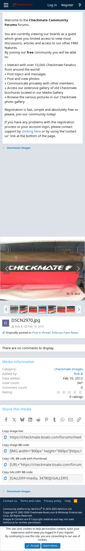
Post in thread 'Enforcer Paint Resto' (55, 333)
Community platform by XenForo (37, 508)
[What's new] (80, 4)
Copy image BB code (15, 445)
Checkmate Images (68, 369)
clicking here (31, 131)
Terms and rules (30, 501)
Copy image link (12, 431)
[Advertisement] (42, 193)
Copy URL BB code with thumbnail (24, 458)
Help (68, 501)
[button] (6, 309)
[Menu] (6, 5)
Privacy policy (52, 501)
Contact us (10, 501)
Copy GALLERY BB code (17, 472)
